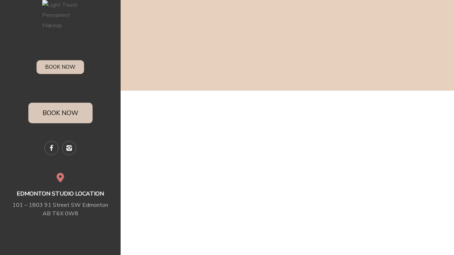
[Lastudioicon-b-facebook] (51, 148)
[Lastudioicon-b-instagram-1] (69, 148)
